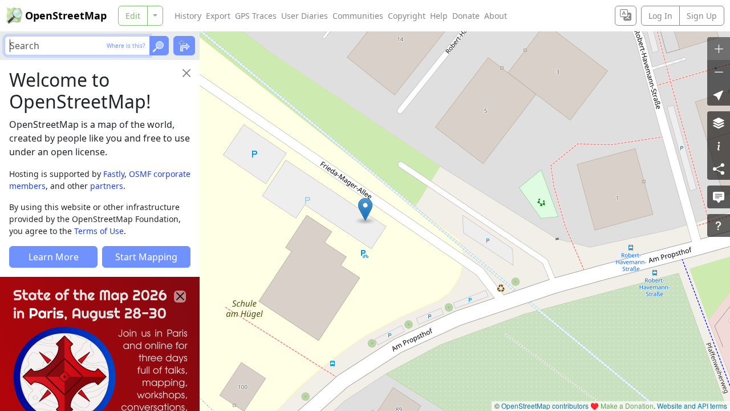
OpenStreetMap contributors (545, 405)
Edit (132, 15)
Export (218, 15)
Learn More (54, 257)
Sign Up (702, 15)
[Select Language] (625, 16)
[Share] (718, 168)
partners (106, 185)
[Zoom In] (718, 48)
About (495, 15)
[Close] (186, 73)
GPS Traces (256, 15)
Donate (466, 15)
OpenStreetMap (66, 15)
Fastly (113, 173)
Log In (660, 15)
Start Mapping (146, 257)
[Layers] (718, 122)
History (188, 15)
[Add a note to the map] (718, 197)
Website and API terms (692, 405)
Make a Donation (627, 405)
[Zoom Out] (718, 71)
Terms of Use (99, 230)
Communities (357, 15)
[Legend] (718, 145)
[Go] (159, 45)
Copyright (406, 15)
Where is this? (126, 46)
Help (439, 15)
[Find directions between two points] (184, 45)
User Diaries (304, 15)
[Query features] (718, 225)
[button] (365, 209)
